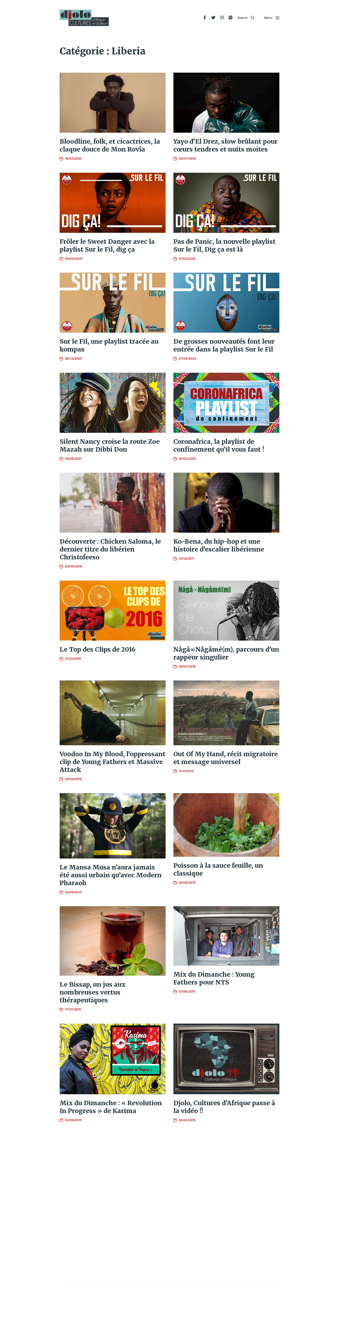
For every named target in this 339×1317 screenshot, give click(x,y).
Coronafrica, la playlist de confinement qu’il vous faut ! (218, 445)
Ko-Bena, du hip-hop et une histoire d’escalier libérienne (218, 545)
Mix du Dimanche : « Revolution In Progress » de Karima (111, 1107)
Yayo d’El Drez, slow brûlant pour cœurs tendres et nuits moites (225, 145)
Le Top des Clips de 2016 (97, 649)
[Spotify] (230, 18)
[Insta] (222, 18)
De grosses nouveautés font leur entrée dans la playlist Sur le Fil (224, 345)
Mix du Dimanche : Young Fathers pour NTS (214, 978)
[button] (245, 17)
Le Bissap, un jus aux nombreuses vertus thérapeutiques (93, 992)
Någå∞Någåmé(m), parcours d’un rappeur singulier (226, 653)
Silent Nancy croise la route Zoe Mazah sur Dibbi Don (110, 445)
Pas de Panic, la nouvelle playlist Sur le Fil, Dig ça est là (224, 245)
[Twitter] (213, 18)
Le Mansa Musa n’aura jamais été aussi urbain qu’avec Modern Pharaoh (111, 875)
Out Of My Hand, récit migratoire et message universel (225, 758)
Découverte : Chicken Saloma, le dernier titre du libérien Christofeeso (110, 549)
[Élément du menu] (204, 18)
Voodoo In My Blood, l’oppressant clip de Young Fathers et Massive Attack (112, 762)
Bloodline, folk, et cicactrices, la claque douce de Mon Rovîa (110, 145)
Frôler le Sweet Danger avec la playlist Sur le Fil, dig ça (107, 245)
